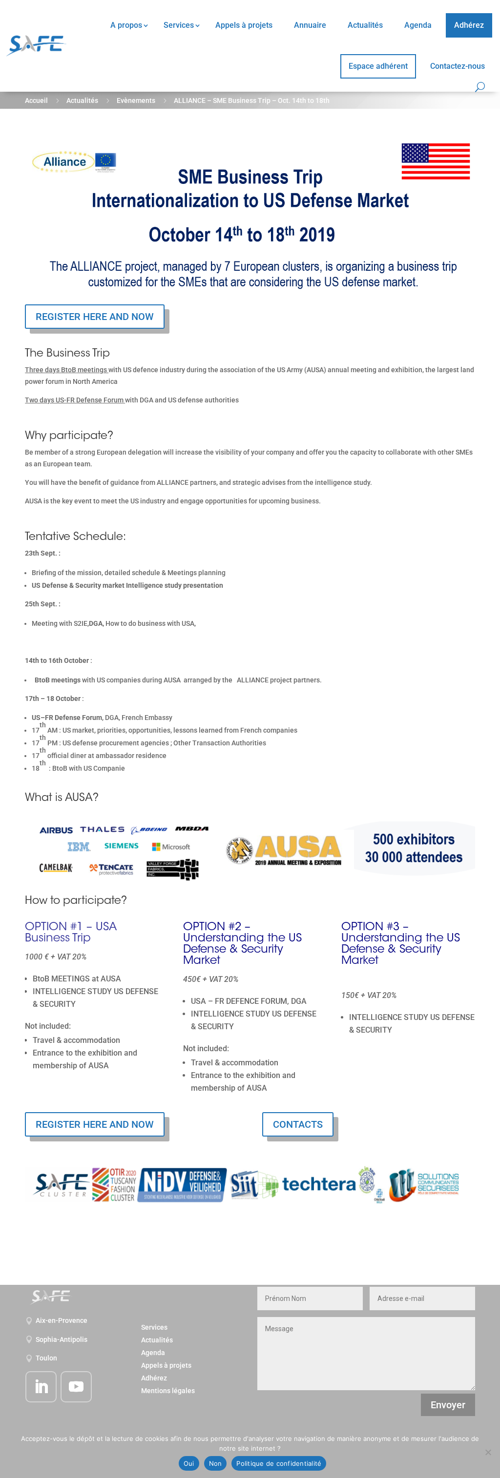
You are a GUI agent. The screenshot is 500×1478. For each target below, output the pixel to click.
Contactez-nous (457, 66)
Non (215, 1463)
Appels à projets (243, 25)
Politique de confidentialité (278, 1463)
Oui (189, 1463)
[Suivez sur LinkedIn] (41, 1386)
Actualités (365, 25)
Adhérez (469, 25)
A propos (126, 25)
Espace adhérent (378, 66)
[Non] (488, 1452)
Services (179, 25)
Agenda (418, 25)
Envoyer (448, 1405)
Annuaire (310, 25)
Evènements (136, 100)
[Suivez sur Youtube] (76, 1386)
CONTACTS (298, 1124)
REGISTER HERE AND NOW (95, 316)
